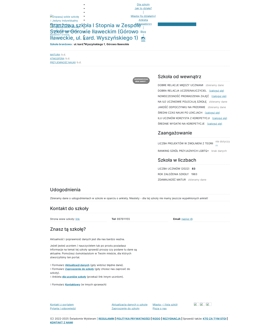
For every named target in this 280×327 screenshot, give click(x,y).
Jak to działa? (143, 8)
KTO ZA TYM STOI (214, 318)
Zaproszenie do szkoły (126, 308)
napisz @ (187, 219)
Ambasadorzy (143, 23)
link (78, 219)
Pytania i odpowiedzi (63, 308)
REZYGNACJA (172, 318)
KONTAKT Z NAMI (61, 322)
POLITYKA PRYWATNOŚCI (133, 318)
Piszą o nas (160, 308)
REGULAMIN (106, 318)
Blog (143, 31)
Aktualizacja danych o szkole (129, 304)
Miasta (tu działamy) (143, 16)
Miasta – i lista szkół (165, 304)
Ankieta (143, 20)
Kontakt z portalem (62, 304)
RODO (156, 318)
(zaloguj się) (216, 90)
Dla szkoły (143, 4)
